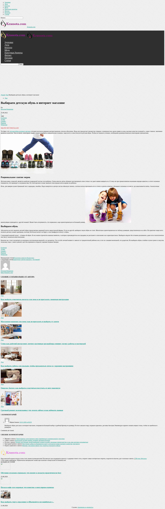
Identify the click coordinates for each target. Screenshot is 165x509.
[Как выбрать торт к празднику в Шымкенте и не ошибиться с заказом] (5, 498)
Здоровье (8, 2)
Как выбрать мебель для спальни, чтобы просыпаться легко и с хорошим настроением (37, 366)
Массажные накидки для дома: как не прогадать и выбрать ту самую (30, 322)
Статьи (7, 14)
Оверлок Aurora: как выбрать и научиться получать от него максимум (30, 388)
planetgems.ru (82, 507)
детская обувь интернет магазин (20, 131)
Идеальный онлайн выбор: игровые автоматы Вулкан (32, 440)
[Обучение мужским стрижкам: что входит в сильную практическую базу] (5, 469)
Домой (3, 95)
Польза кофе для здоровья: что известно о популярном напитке (27, 487)
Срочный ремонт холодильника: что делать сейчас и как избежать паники (32, 410)
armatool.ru (89, 507)
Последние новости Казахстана (24, 258)
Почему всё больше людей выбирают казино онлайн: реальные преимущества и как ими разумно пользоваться (52, 442)
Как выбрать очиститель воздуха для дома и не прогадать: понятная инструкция (35, 299)
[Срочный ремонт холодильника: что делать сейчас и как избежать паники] (11, 405)
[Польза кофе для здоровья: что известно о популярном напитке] (5, 483)
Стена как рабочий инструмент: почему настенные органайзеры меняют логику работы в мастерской (43, 344)
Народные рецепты (11, 9)
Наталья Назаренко (7, 109)
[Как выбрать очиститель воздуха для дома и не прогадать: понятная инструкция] (11, 294)
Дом (7, 95)
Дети (6, 4)
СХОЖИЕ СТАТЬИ (8, 277)
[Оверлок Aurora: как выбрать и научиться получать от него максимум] (11, 382)
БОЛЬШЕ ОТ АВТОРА (25, 277)
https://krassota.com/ (7, 272)
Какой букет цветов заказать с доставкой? (26, 259)
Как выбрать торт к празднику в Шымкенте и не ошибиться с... (27, 502)
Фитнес (7, 11)
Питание (7, 13)
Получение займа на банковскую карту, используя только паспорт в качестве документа (51, 444)
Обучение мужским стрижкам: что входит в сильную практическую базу (31, 473)
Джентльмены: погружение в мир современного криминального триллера (40, 439)
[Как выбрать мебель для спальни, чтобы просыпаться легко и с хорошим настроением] (11, 360)
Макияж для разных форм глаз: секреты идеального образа (41, 445)
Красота (7, 6)
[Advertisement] (82, 79)
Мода (6, 7)
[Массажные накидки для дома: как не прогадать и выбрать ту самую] (11, 316)
